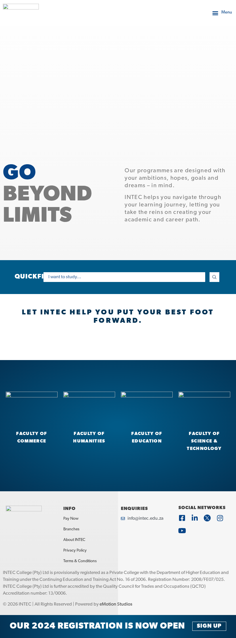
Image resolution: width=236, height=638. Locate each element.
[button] (221, 13)
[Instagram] (220, 518)
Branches (71, 529)
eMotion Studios (116, 604)
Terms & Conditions (80, 561)
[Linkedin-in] (194, 518)
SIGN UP (209, 626)
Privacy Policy (75, 550)
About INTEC (74, 540)
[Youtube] (182, 530)
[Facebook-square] (182, 518)
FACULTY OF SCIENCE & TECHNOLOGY (204, 441)
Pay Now (71, 519)
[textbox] (124, 277)
